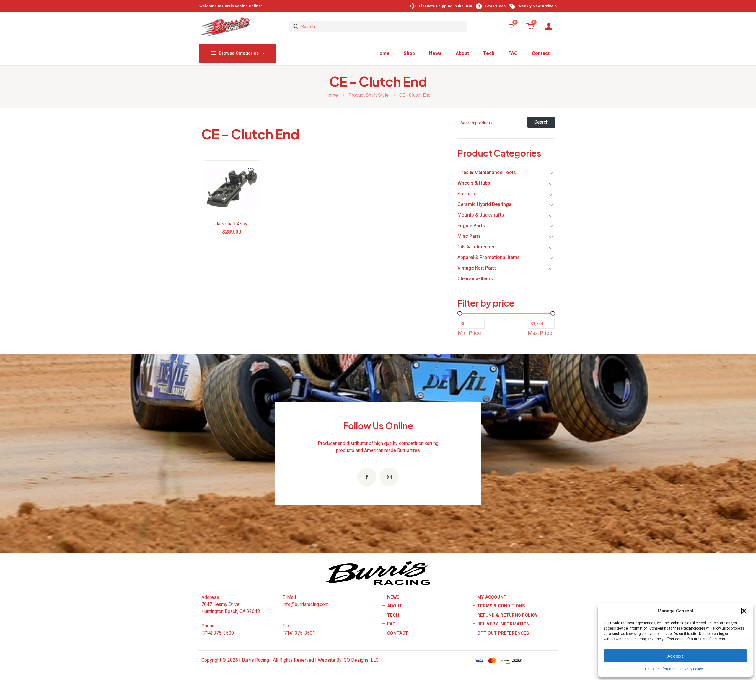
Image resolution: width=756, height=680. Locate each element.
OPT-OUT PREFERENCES (502, 633)
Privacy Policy (691, 669)
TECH (392, 615)
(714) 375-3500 (217, 633)
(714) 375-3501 (299, 633)
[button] (744, 611)
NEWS (392, 597)
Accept (675, 655)
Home (331, 95)
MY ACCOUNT (491, 597)
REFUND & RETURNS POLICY (507, 615)
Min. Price (469, 333)
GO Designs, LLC (361, 660)
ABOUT (394, 606)
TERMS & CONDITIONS (500, 606)
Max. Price (540, 333)
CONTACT (397, 633)
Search (541, 122)
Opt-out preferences (661, 669)
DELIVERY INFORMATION (503, 624)
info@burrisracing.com (306, 604)
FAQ (391, 624)
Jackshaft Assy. (231, 224)
